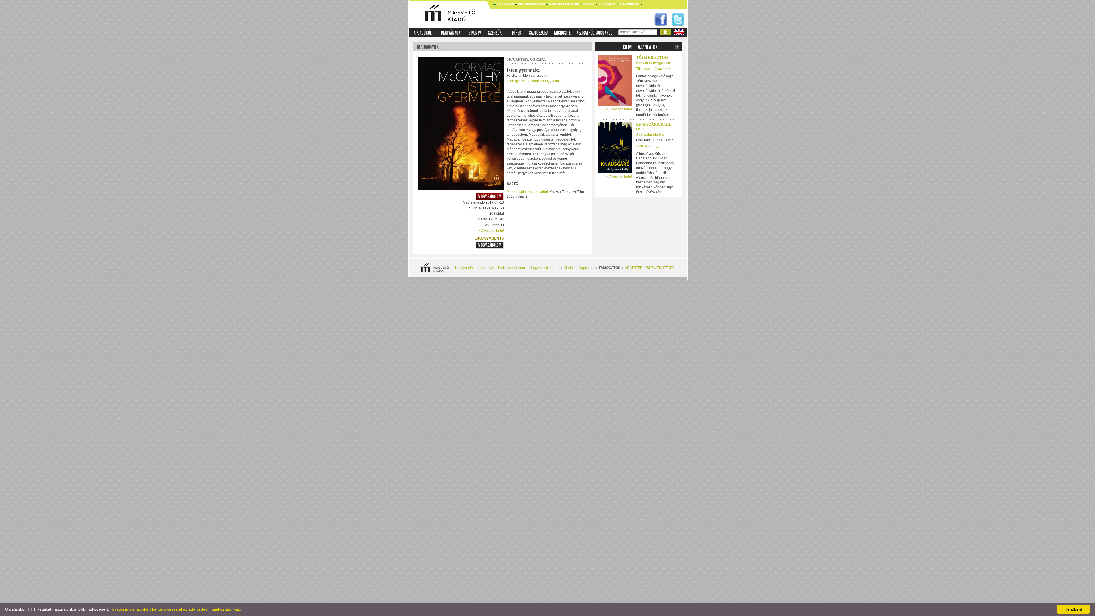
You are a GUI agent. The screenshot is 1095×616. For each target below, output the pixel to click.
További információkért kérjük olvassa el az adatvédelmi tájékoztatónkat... (176, 609)
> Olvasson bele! (491, 231)
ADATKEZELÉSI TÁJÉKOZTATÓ (649, 268)
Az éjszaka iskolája (650, 134)
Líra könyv (505, 4)
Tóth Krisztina (652, 57)
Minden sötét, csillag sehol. (528, 192)
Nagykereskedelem (564, 4)
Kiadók (588, 4)
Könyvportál (464, 268)
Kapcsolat (607, 4)
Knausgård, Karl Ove (653, 126)
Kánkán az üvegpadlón (653, 62)
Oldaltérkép (629, 4)
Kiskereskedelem (531, 4)
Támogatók (609, 268)
